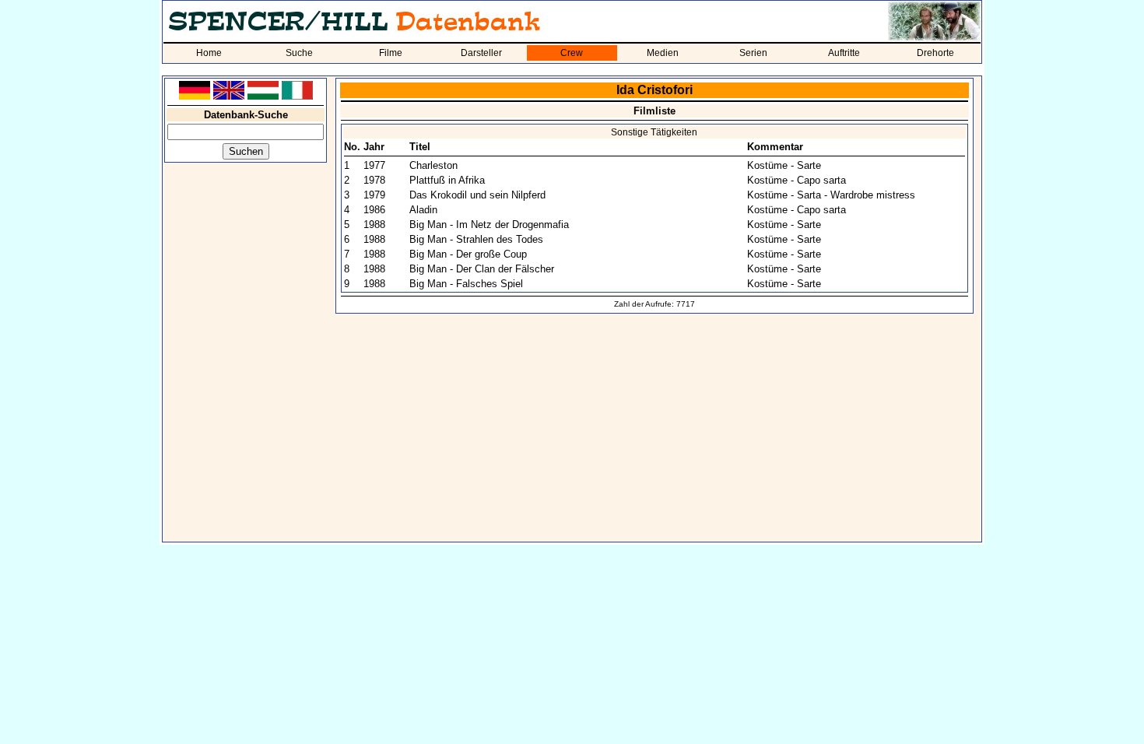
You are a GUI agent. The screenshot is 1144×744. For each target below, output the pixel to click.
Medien (663, 52)
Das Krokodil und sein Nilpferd (477, 195)
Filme (390, 52)
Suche (299, 52)
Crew (571, 52)
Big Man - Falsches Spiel (466, 284)
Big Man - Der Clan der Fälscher (481, 269)
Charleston (433, 165)
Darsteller (481, 52)
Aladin (423, 210)
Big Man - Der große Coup (468, 254)
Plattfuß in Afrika (447, 180)
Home (209, 52)
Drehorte (935, 52)
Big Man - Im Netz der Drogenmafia (489, 224)
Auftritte (844, 52)
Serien (753, 52)
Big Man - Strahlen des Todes (476, 239)
